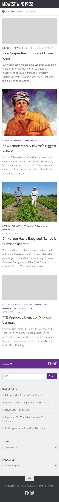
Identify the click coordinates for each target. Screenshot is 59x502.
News (17, 48)
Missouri (7, 48)
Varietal (28, 226)
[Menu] (55, 4)
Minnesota (40, 304)
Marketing (27, 304)
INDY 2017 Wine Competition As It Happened (27, 402)
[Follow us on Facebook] (50, 363)
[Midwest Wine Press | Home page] (23, 4)
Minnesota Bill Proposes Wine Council (23, 395)
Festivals (7, 140)
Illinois (6, 304)
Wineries (28, 140)
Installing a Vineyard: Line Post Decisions (25, 428)
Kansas (6, 226)
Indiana (18, 140)
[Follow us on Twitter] (55, 363)
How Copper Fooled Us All (18, 409)
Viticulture (28, 48)
